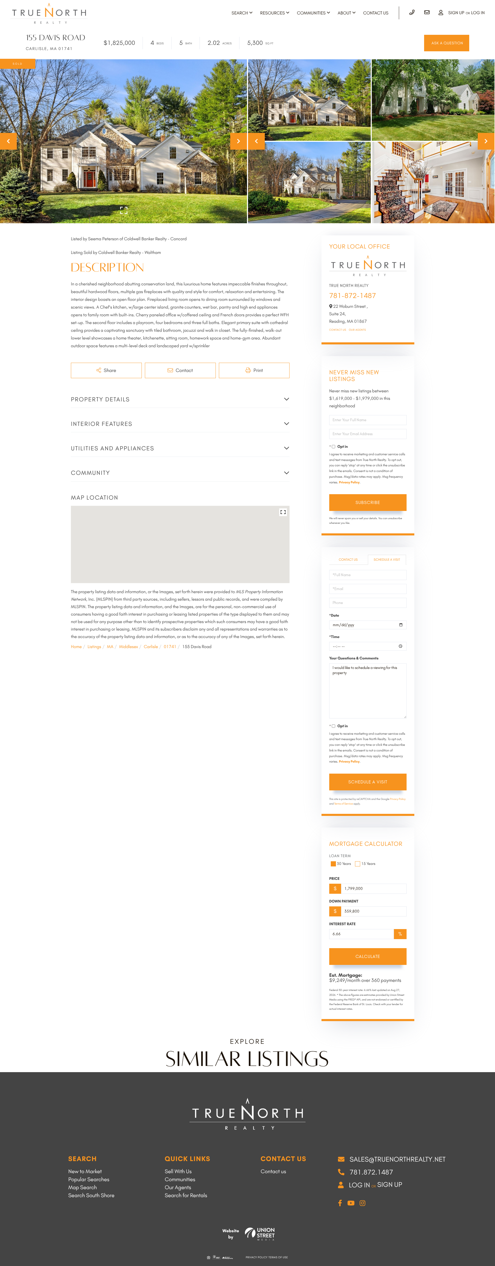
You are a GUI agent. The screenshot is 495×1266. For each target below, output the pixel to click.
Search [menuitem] (240, 13)
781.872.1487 (371, 1172)
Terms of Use (278, 1257)
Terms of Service (343, 803)
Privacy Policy (349, 482)
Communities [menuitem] (311, 13)
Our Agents (357, 330)
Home (76, 646)
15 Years (368, 863)
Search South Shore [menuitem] (91, 1195)
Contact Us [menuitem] (376, 13)
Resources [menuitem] (272, 13)
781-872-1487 (352, 295)
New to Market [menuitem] (85, 1171)
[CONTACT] (446, 43)
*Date (334, 615)
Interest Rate (342, 924)
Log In (478, 12)
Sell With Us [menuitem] (178, 1171)
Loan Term (340, 856)
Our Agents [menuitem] (178, 1187)
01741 (170, 646)
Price (334, 878)
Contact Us (337, 330)
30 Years (344, 863)
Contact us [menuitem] (273, 1171)
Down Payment (343, 901)
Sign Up (456, 12)
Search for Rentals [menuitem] (186, 1195)
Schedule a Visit (387, 560)
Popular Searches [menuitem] (88, 1179)
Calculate (368, 956)
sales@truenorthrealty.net (398, 1159)
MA (110, 646)
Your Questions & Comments (353, 658)
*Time (334, 636)
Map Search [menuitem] (82, 1187)
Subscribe (368, 502)
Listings (94, 646)
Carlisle (151, 646)
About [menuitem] (344, 13)
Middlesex (128, 646)
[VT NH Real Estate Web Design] (260, 1234)
